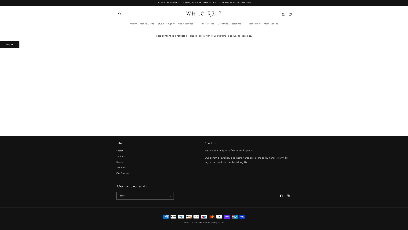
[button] (119, 14)
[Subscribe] (170, 195)
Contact (120, 162)
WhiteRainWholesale (200, 223)
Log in (10, 44)
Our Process (122, 173)
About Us (121, 167)
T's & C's (120, 156)
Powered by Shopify (216, 223)
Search (120, 150)
